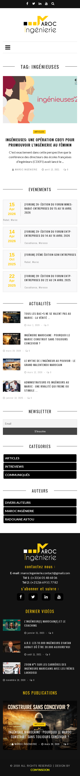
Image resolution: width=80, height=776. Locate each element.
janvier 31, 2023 (36, 633)
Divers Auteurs (18, 502)
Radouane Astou (19, 519)
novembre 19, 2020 (16, 680)
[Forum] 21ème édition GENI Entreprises (50, 254)
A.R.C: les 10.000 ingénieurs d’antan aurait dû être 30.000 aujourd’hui (47, 645)
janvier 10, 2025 (15, 398)
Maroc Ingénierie (26, 169)
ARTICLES (12, 458)
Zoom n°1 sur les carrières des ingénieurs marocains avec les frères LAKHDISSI (49, 668)
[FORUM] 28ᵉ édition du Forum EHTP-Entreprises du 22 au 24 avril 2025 (47, 278)
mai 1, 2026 (33, 325)
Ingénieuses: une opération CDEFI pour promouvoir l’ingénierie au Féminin (40, 142)
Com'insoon (40, 770)
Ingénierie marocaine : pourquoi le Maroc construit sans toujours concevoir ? (47, 339)
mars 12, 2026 (35, 372)
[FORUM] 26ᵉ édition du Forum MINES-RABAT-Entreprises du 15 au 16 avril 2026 (48, 208)
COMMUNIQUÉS (17, 475)
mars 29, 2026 (14, 350)
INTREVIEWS (14, 466)
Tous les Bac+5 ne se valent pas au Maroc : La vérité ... (47, 315)
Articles (39, 132)
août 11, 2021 (34, 654)
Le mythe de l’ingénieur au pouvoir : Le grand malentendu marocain (50, 363)
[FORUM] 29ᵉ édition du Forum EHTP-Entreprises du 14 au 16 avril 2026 (47, 233)
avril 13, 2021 (52, 169)
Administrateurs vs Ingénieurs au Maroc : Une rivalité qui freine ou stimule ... (46, 386)
